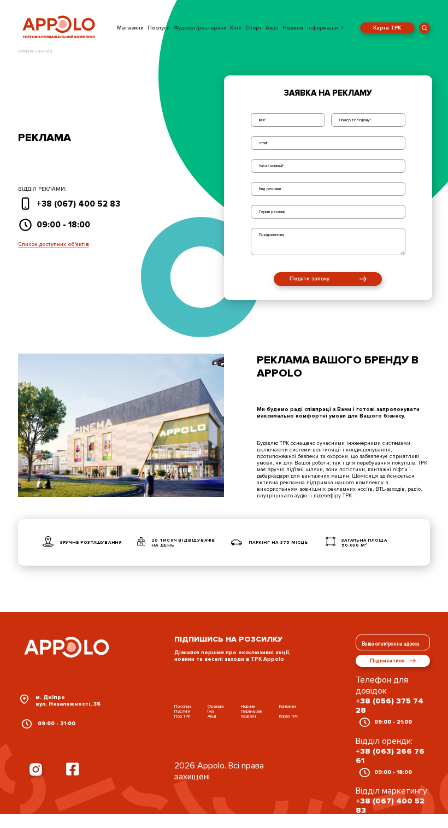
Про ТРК (182, 716)
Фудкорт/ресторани (200, 28)
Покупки (182, 706)
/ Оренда (43, 51)
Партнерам (251, 711)
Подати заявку (309, 278)
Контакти (287, 706)
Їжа (211, 711)
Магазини (130, 28)
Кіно (235, 28)
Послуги (159, 28)
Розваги (248, 716)
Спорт (253, 28)
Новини (292, 28)
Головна (26, 51)
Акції (272, 28)
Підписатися (387, 660)
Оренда (215, 706)
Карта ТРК (387, 28)
